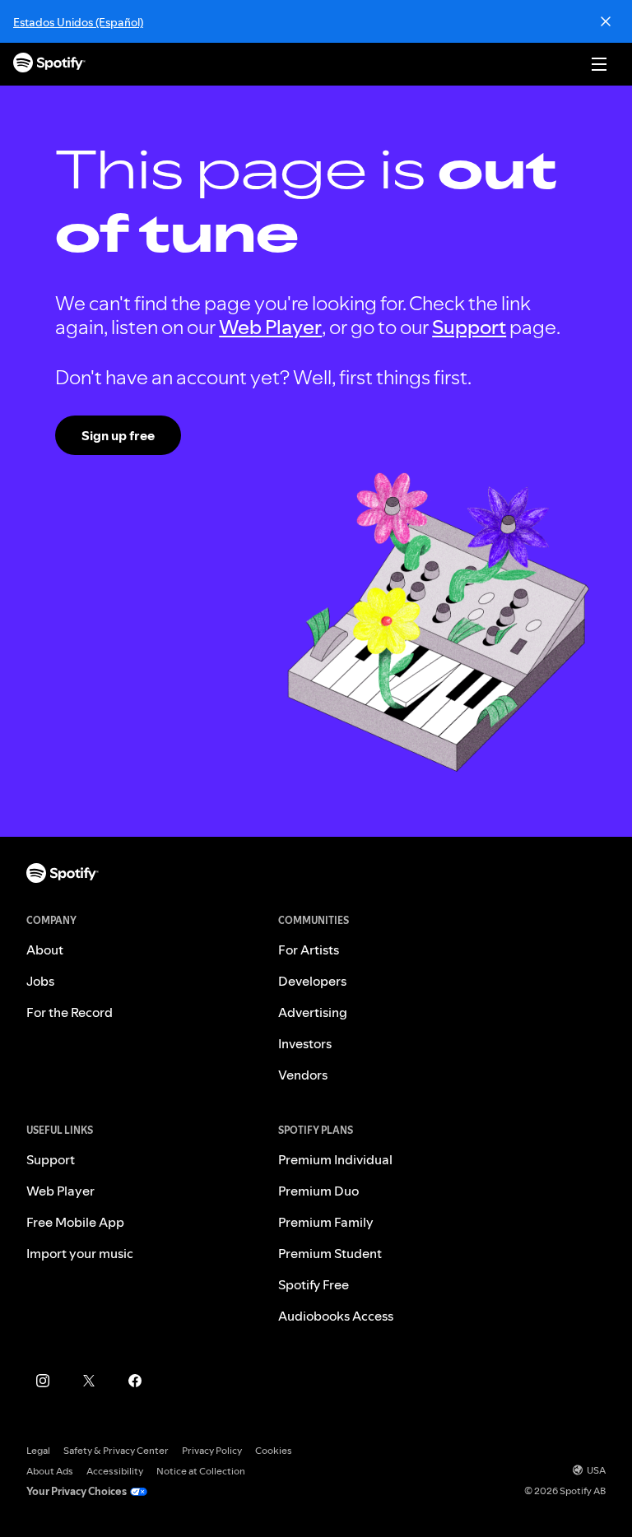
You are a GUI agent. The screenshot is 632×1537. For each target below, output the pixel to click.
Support (469, 327)
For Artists (308, 949)
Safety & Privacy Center (116, 1450)
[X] (88, 1380)
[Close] (605, 21)
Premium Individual (335, 1159)
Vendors (303, 1075)
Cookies (273, 1450)
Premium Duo (318, 1191)
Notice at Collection (200, 1471)
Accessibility (114, 1471)
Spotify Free (313, 1284)
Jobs (40, 981)
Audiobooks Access (335, 1316)
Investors (305, 1043)
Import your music (79, 1253)
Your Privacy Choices (76, 1491)
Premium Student (330, 1253)
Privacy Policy (212, 1450)
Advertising (312, 1012)
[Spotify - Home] (49, 65)
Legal (38, 1450)
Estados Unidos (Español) (78, 22)
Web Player (270, 327)
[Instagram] (42, 1380)
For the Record (69, 1012)
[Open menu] (599, 64)
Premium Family (326, 1222)
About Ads (49, 1471)
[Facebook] (134, 1380)
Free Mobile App (75, 1222)
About (44, 949)
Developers (312, 981)
